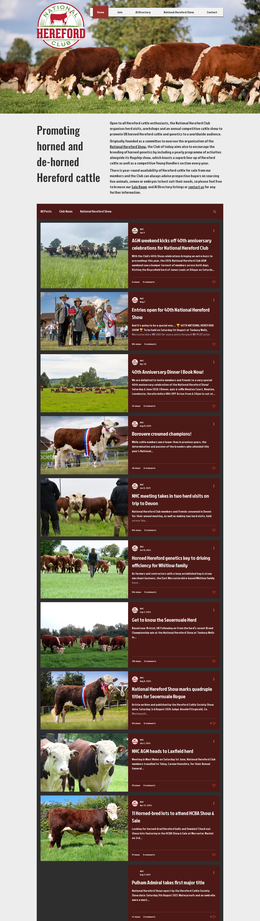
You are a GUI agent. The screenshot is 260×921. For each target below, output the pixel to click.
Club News (66, 211)
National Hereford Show (128, 146)
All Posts (46, 211)
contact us (196, 186)
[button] (214, 212)
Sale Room (139, 186)
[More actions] (215, 230)
